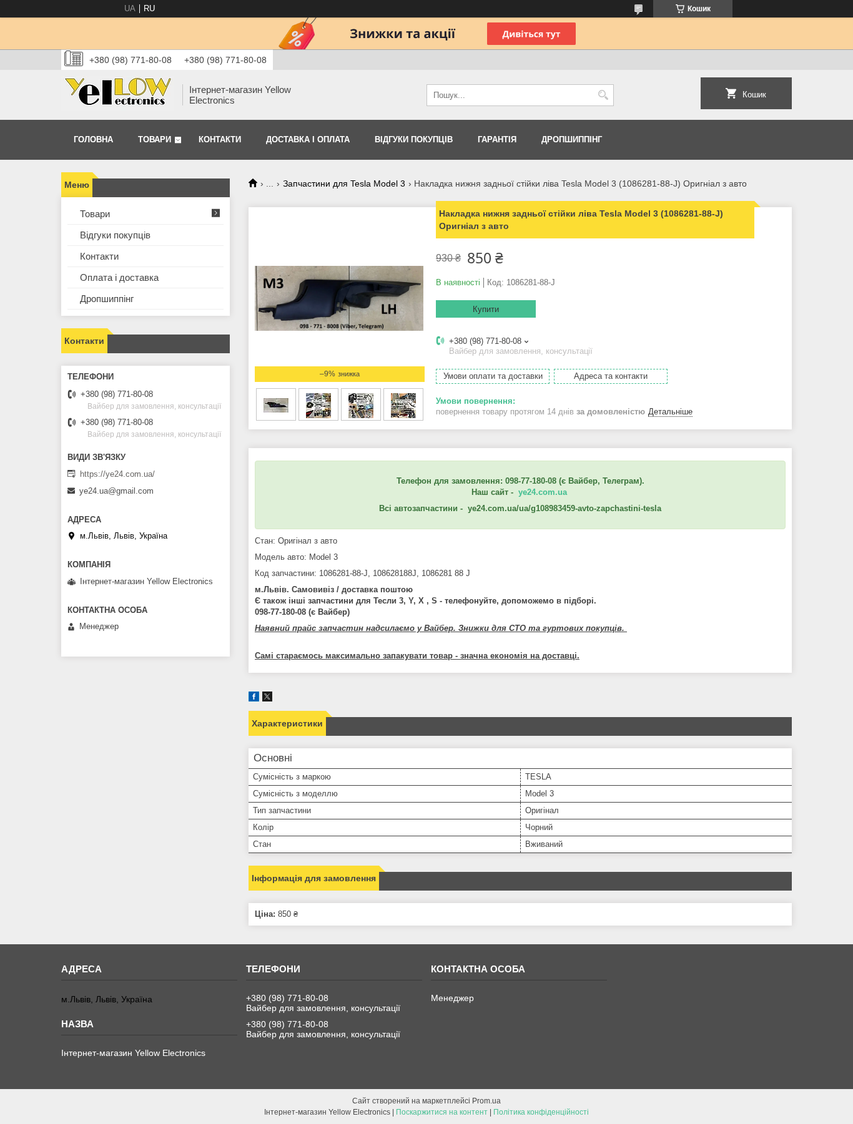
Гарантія (497, 139)
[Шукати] (603, 95)
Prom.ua (486, 1101)
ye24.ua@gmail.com (116, 491)
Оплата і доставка (119, 277)
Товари (154, 139)
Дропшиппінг (571, 139)
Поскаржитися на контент (442, 1112)
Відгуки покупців (414, 139)
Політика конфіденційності (541, 1112)
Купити (486, 309)
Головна (93, 139)
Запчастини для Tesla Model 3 (344, 183)
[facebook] (254, 698)
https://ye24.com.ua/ (117, 474)
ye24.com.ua (542, 492)
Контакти (220, 139)
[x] (267, 698)
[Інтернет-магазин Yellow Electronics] (117, 95)
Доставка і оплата (308, 139)
